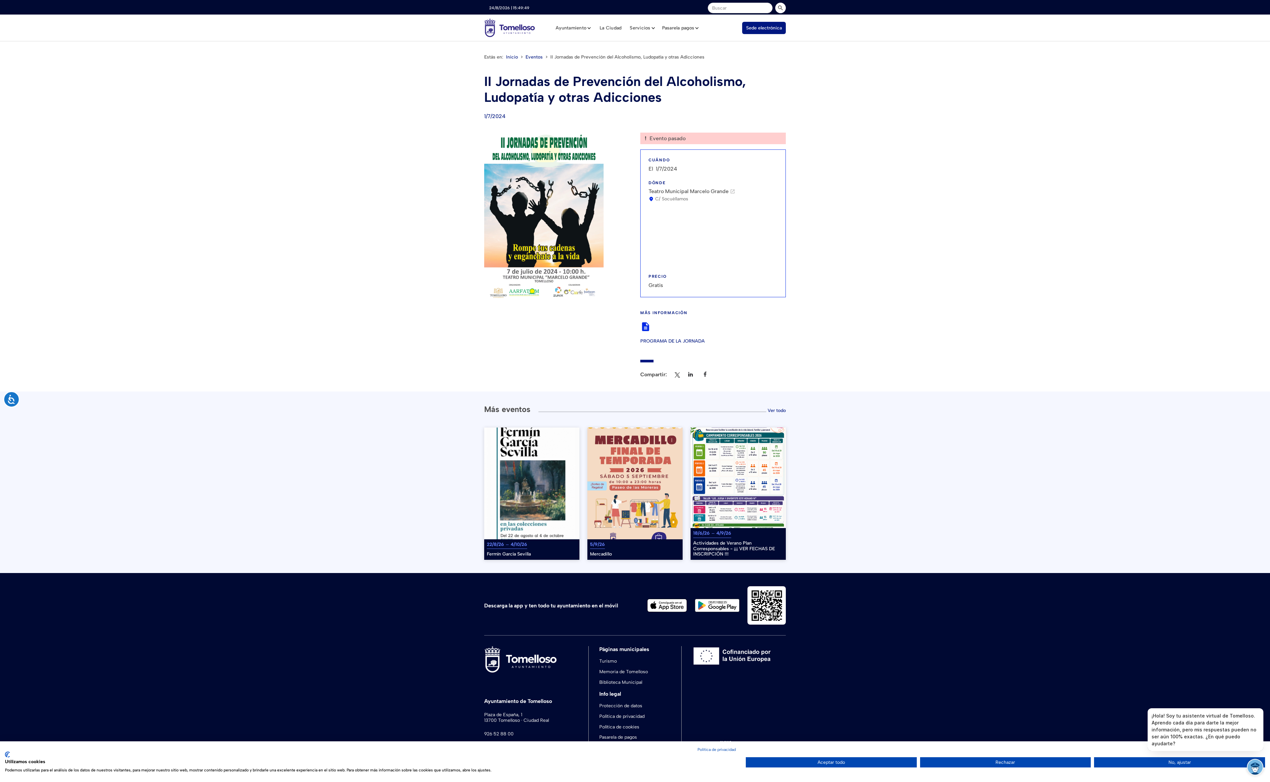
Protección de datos (620, 706)
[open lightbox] (544, 217)
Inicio (512, 57)
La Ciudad (610, 28)
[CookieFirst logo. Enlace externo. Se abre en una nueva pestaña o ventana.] (7, 755)
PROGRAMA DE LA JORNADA (672, 341)
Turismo (608, 661)
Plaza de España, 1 (503, 715)
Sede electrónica (764, 28)
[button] (573, 28)
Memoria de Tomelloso (623, 672)
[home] (509, 28)
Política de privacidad (622, 716)
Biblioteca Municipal (620, 682)
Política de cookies (619, 727)
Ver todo (777, 410)
